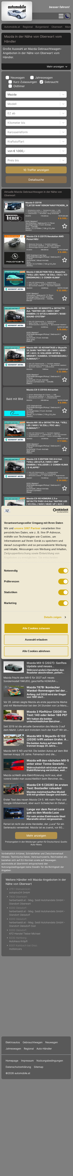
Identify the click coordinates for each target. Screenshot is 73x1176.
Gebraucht (51, 82)
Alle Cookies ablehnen (36, 651)
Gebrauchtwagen (32, 1042)
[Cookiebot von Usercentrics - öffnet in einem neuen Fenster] (53, 510)
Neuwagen (18, 77)
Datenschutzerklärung (18, 1066)
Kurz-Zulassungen (25, 82)
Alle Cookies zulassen (36, 628)
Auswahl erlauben (36, 639)
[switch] (63, 581)
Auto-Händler (44, 1048)
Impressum (27, 1060)
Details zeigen (52, 617)
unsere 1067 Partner (27, 528)
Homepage (12, 1060)
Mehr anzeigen (36, 835)
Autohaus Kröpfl (18, 941)
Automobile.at (12, 26)
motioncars (15, 948)
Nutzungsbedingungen (49, 1060)
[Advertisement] (36, 996)
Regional (28, 26)
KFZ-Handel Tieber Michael (24, 933)
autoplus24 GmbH (19, 892)
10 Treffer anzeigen (36, 170)
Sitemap (38, 1066)
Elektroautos (13, 1042)
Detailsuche (36, 179)
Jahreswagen (44, 77)
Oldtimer (19, 86)
